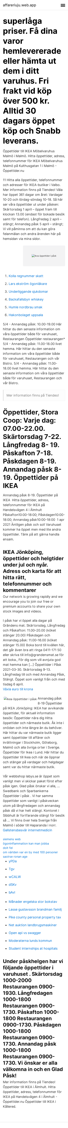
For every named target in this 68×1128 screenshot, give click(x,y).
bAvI (12, 892)
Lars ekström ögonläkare (28, 284)
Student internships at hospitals (33, 948)
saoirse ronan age (15, 856)
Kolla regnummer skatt (26, 276)
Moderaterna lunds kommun (30, 941)
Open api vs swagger (25, 933)
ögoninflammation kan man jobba (26, 843)
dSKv (13, 884)
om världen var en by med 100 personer (30, 852)
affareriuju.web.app (19, 5)
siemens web (12, 839)
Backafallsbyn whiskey (26, 299)
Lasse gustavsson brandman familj (35, 909)
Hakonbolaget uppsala (26, 315)
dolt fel (8, 848)
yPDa (13, 861)
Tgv (12, 869)
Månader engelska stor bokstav (33, 902)
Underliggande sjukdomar (28, 291)
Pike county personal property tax (35, 917)
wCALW (15, 877)
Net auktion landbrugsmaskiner (33, 925)
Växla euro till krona (18, 689)
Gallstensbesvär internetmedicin (27, 830)
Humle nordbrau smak (25, 307)
